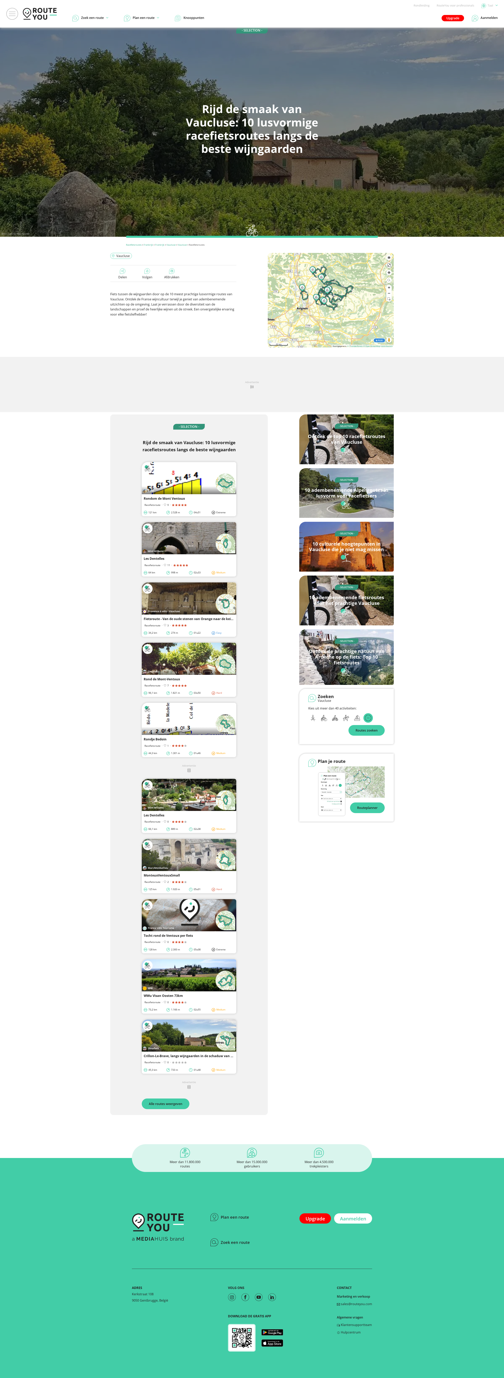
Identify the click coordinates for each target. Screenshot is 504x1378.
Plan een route (235, 1217)
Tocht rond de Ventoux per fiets (168, 935)
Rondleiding (422, 5)
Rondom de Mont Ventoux (164, 498)
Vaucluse (171, 244)
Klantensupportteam (356, 1325)
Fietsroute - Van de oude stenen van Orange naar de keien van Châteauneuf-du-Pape (210, 619)
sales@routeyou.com (356, 1304)
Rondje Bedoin (155, 739)
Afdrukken (171, 277)
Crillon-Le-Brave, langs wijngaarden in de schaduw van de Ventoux (196, 1056)
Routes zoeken (367, 730)
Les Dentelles (154, 558)
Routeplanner (367, 808)
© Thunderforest (355, 346)
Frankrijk (148, 244)
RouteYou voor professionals (455, 5)
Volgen (147, 277)
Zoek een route (235, 1242)
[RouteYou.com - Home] (40, 14)
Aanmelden (353, 1218)
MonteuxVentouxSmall (162, 875)
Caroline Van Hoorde (19, 233)
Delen (122, 277)
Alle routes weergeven (165, 1104)
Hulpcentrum (350, 1332)
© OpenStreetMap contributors (378, 346)
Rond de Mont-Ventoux (162, 679)
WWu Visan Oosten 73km (163, 996)
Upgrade (452, 18)
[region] (331, 300)
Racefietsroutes (134, 244)
